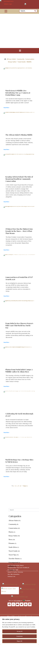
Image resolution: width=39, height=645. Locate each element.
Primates (11, 543)
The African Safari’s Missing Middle (18, 135)
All (5, 59)
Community (20, 59)
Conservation (29, 59)
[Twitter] (21, 604)
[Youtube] (17, 604)
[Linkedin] (30, 604)
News (10, 539)
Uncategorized (13, 562)
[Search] (35, 10)
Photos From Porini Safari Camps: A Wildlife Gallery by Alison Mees (19, 370)
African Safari (11, 59)
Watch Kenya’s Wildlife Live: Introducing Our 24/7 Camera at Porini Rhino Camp (17, 93)
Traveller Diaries (14, 558)
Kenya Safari (12, 62)
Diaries (11, 532)
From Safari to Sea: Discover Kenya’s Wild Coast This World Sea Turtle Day (19, 325)
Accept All (19, 631)
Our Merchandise (14, 574)
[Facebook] (9, 604)
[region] (19, 630)
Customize (20, 636)
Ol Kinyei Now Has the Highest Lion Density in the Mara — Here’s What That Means (19, 231)
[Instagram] (13, 604)
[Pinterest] (25, 604)
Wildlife (29, 62)
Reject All (19, 641)
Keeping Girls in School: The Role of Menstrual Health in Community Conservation (19, 179)
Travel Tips (12, 555)
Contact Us (11, 576)
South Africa (13, 547)
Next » (25, 486)
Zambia (11, 570)
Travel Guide (21, 62)
